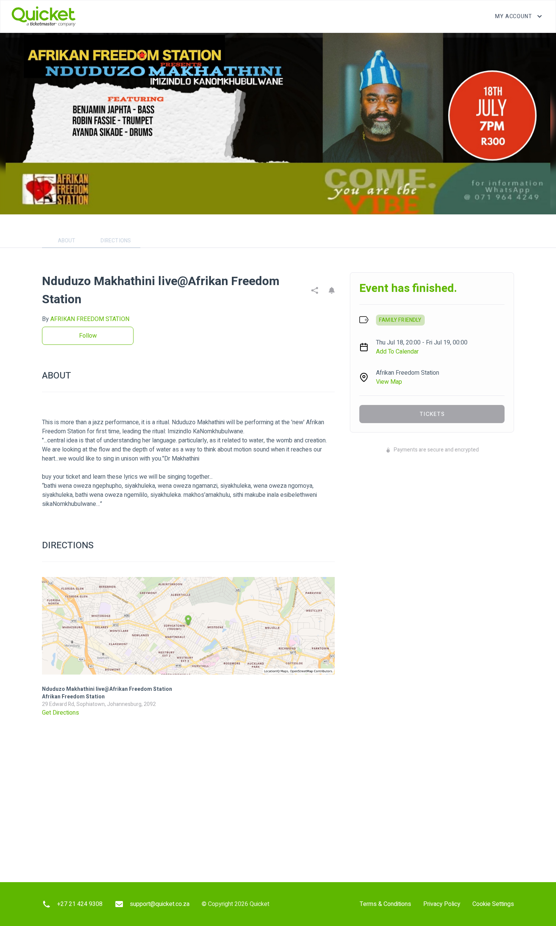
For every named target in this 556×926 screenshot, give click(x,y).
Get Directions (60, 712)
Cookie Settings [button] (493, 904)
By (85, 319)
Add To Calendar (397, 351)
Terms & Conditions (385, 904)
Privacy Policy (441, 904)
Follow (88, 335)
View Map (389, 381)
